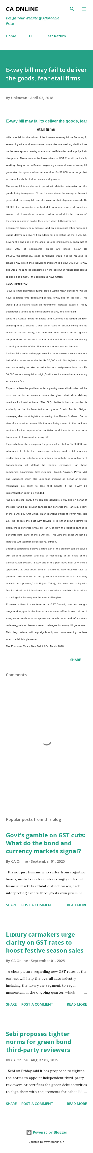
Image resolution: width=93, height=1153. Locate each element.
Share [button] (75, 659)
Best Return (55, 36)
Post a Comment (37, 905)
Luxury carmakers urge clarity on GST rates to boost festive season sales (45, 942)
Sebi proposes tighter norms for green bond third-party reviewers (38, 1042)
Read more (77, 905)
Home (11, 36)
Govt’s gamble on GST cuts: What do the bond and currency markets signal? (45, 843)
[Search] (72, 9)
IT (30, 36)
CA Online (22, 9)
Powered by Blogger (49, 1132)
